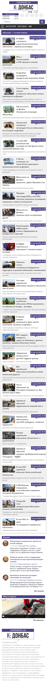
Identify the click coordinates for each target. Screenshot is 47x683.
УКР (30, 26)
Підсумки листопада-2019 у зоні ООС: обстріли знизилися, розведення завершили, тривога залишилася (24, 197)
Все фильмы (38, 620)
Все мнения (39, 591)
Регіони (22, 26)
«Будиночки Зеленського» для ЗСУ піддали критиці (27, 355)
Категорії (11, 26)
